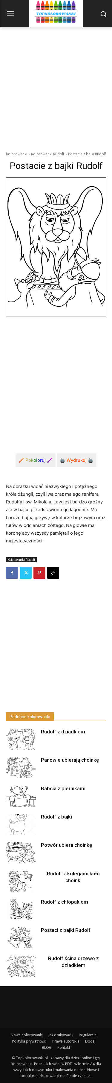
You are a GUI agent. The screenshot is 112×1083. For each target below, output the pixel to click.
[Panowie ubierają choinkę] (21, 767)
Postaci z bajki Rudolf (65, 930)
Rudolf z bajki (56, 817)
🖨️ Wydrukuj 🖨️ (76, 460)
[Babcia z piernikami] (21, 796)
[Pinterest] (39, 573)
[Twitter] (26, 573)
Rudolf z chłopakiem (64, 902)
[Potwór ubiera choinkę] (21, 852)
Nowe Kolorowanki (27, 1034)
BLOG (47, 1047)
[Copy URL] (53, 573)
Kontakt (63, 1047)
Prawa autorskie (65, 1041)
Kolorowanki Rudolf (47, 153)
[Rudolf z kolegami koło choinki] (21, 881)
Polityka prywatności (29, 1041)
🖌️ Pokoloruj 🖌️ (36, 460)
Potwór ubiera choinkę (66, 845)
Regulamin (87, 1034)
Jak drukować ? (60, 1034)
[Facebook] (12, 573)
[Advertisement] (56, 86)
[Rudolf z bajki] (21, 824)
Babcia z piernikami (63, 788)
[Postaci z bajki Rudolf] (21, 937)
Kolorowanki (16, 153)
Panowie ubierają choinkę (70, 760)
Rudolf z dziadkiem (63, 732)
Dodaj (90, 1041)
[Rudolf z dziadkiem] (21, 739)
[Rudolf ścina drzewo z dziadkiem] (21, 966)
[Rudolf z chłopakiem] (21, 909)
